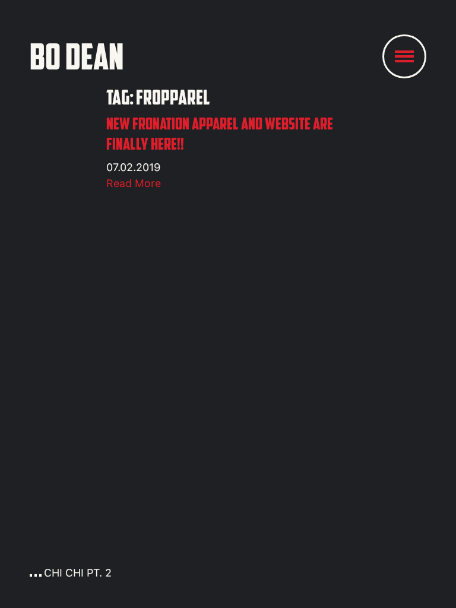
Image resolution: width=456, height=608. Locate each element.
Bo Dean (77, 56)
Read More (133, 183)
